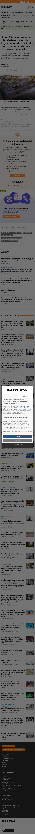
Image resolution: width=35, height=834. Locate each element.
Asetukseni (25, 396)
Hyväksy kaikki (17, 437)
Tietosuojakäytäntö (17, 444)
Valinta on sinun (10, 396)
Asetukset (17, 440)
